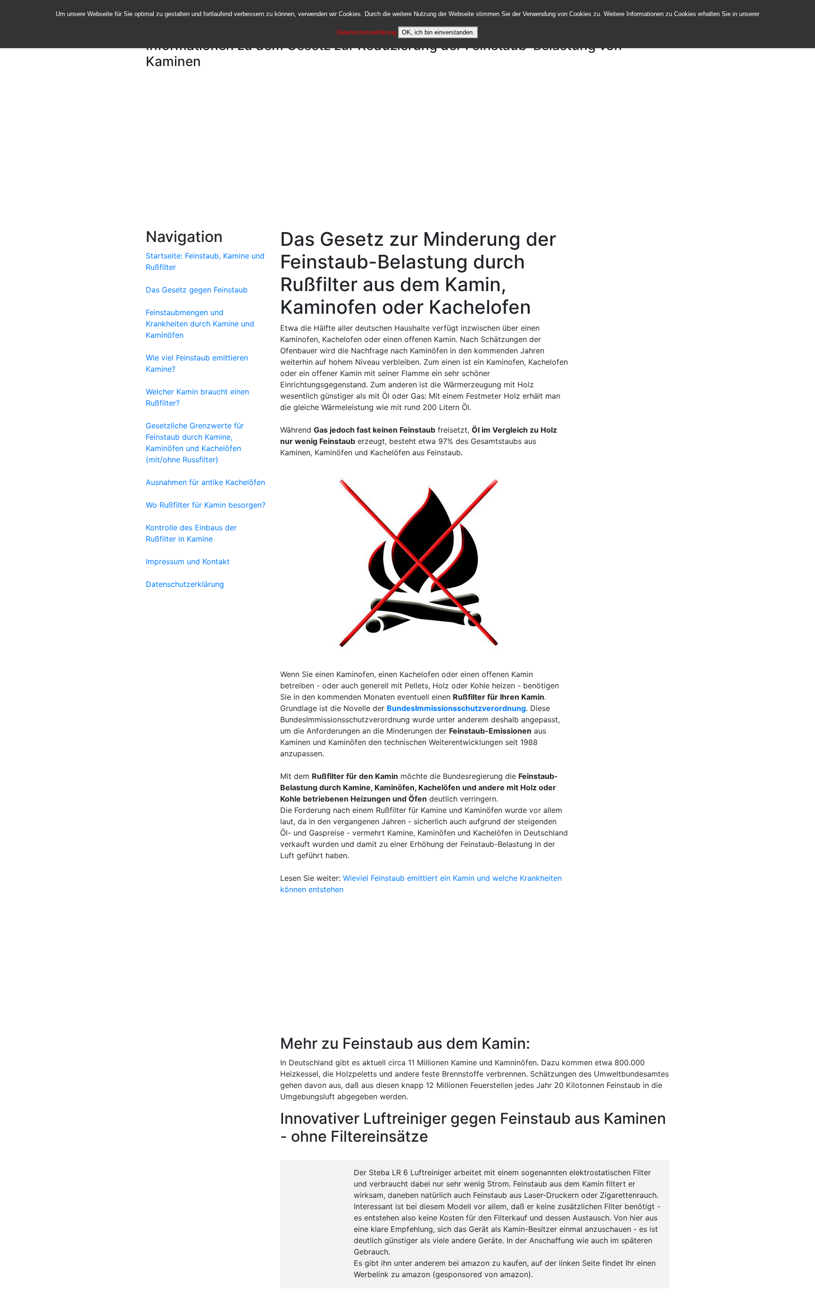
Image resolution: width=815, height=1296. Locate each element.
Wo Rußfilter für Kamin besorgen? (206, 505)
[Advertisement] (407, 150)
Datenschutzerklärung (366, 32)
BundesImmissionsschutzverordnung (456, 708)
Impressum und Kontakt (188, 561)
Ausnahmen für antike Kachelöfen (205, 482)
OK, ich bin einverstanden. (438, 32)
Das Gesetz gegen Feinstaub (197, 289)
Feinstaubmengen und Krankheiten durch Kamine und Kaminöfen (200, 324)
